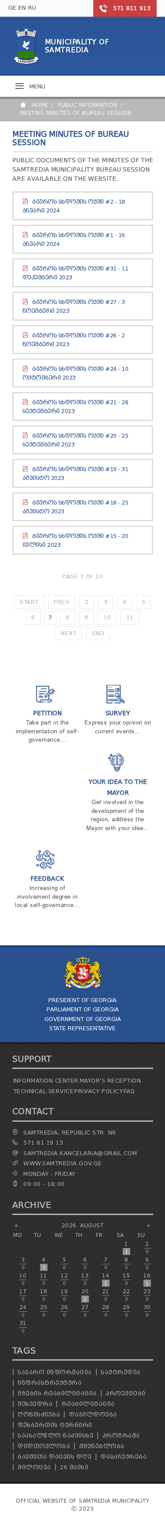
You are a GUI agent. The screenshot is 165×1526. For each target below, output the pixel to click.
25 (44, 1311)
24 (23, 1311)
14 (106, 1279)
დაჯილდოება (93, 1414)
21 (106, 1295)
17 (23, 1295)
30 (147, 1311)
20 (85, 1295)
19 (64, 1295)
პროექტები (126, 1393)
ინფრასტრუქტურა (49, 1383)
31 (23, 1327)
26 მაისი (74, 1467)
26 (64, 1311)
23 (147, 1295)
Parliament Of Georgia (83, 1009)
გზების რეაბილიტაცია (57, 1393)
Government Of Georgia (82, 1019)
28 (106, 1311)
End (98, 633)
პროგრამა (121, 1435)
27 (85, 1311)
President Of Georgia (82, 1000)
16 (147, 1279)
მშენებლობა (102, 1446)
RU (32, 7)
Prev (62, 602)
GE (12, 7)
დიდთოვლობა (44, 1446)
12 (64, 1279)
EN (22, 7)
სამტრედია (121, 1372)
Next (69, 633)
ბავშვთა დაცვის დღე (55, 1456)
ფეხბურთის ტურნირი (55, 1425)
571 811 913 (132, 8)
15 (126, 1279)
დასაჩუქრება (124, 1456)
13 (85, 1279)
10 (107, 617)
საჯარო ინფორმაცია (55, 1372)
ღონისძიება (39, 1414)
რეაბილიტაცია (88, 1404)
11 (130, 617)
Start (29, 602)
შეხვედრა (35, 1404)
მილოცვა (34, 1467)
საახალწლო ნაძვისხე (55, 1435)
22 (126, 1295)
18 (44, 1295)
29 (126, 1311)
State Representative (82, 1028)
